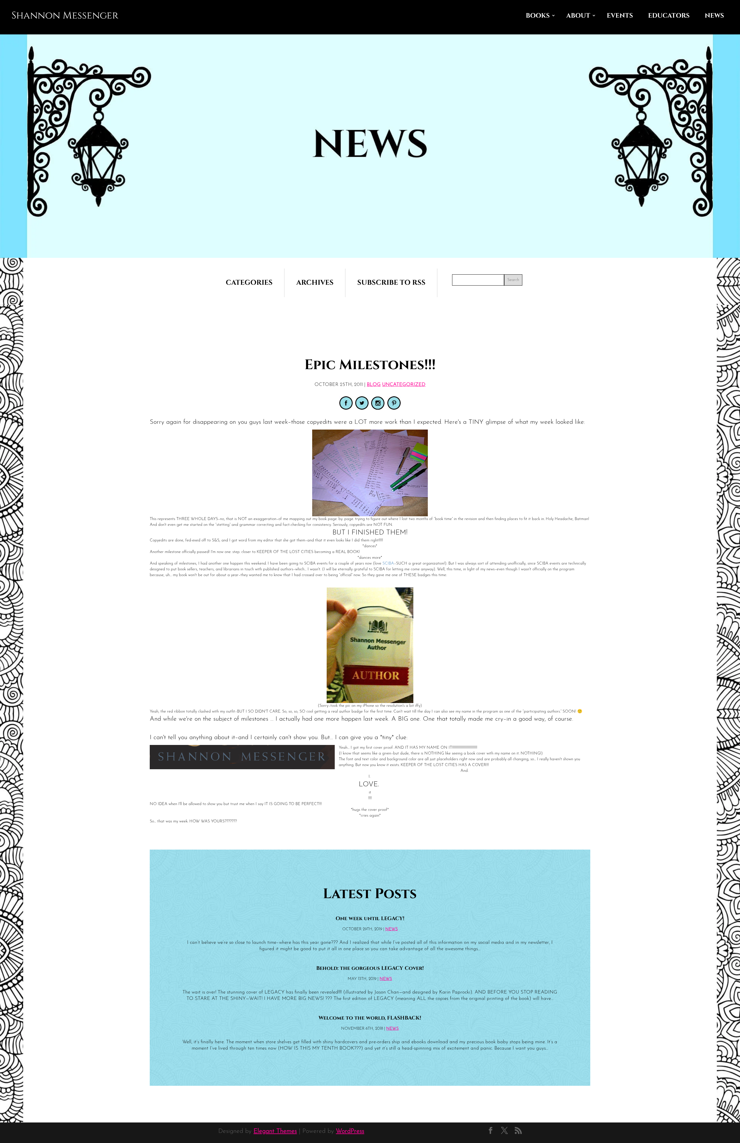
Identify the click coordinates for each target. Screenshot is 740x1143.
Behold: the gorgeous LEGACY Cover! (370, 968)
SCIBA (388, 563)
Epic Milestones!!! (370, 365)
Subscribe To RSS (391, 282)
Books (538, 16)
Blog (374, 384)
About (578, 16)
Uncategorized (404, 384)
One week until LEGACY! (370, 918)
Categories (249, 282)
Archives (315, 282)
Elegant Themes (275, 1131)
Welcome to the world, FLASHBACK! (370, 1018)
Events (620, 16)
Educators (669, 16)
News (714, 16)
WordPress (350, 1131)
